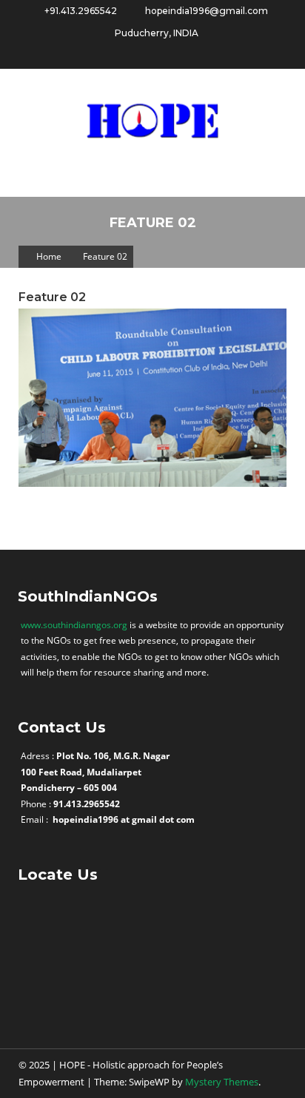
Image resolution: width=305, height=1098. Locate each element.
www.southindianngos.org (74, 625)
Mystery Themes (221, 1081)
